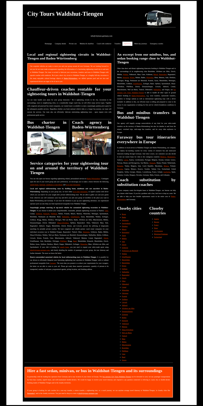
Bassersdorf (163, 74)
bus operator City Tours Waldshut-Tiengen (117, 377)
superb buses (34, 185)
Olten (123, 281)
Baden (124, 217)
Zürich (106, 238)
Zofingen (125, 314)
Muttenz (124, 327)
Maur (123, 339)
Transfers (117, 44)
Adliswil (124, 305)
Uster (106, 211)
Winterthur (83, 244)
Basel (75, 241)
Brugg (124, 214)
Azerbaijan (166, 172)
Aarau (124, 235)
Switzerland (158, 237)
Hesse (156, 228)
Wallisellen (65, 217)
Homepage (48, 44)
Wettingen (86, 232)
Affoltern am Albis (128, 308)
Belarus (166, 166)
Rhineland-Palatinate (161, 234)
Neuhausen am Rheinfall (130, 251)
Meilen (124, 342)
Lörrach (124, 302)
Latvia (126, 160)
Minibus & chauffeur (87, 44)
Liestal (124, 287)
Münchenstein (126, 345)
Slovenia (120, 169)
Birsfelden (125, 348)
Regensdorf (125, 232)
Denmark (152, 163)
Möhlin (124, 238)
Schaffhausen (75, 217)
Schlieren (39, 214)
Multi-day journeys (140, 44)
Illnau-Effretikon (63, 223)
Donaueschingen (127, 311)
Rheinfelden (126, 260)
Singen (124, 360)
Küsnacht (46, 214)
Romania (120, 166)
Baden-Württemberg (70, 78)
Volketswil (125, 324)
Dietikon (125, 226)
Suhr (123, 242)
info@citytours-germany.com (101, 36)
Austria (156, 219)
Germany (53, 263)
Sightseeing (127, 44)
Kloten (132, 77)
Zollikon (125, 299)
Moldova (163, 157)
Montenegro (171, 157)
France (156, 225)
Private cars (73, 44)
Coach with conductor (104, 44)
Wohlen (125, 74)
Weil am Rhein (127, 333)
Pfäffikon (54, 214)
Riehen (124, 318)
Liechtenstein (158, 231)
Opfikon (124, 269)
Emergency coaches (156, 44)
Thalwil (124, 336)
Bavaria (156, 222)
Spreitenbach (126, 223)
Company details (60, 44)
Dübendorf (125, 284)
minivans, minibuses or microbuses (51, 185)
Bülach (155, 74)
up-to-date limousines (73, 185)
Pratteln (124, 296)
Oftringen (125, 293)
